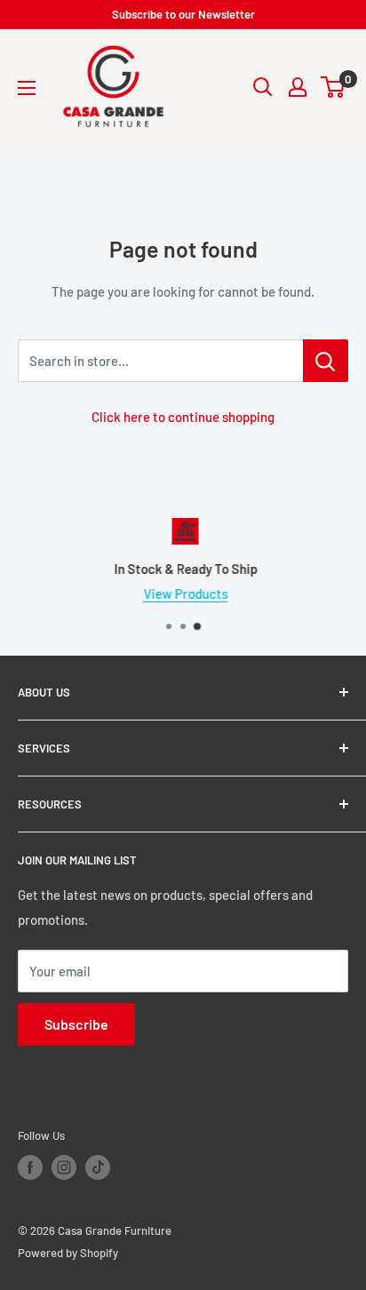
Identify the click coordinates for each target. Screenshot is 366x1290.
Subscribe (76, 1023)
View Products (183, 593)
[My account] (297, 87)
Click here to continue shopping (183, 417)
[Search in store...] (325, 360)
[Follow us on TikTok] (97, 1167)
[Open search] (263, 87)
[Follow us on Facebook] (30, 1167)
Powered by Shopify (68, 1253)
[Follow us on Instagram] (64, 1167)
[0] (333, 87)
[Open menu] (27, 88)
